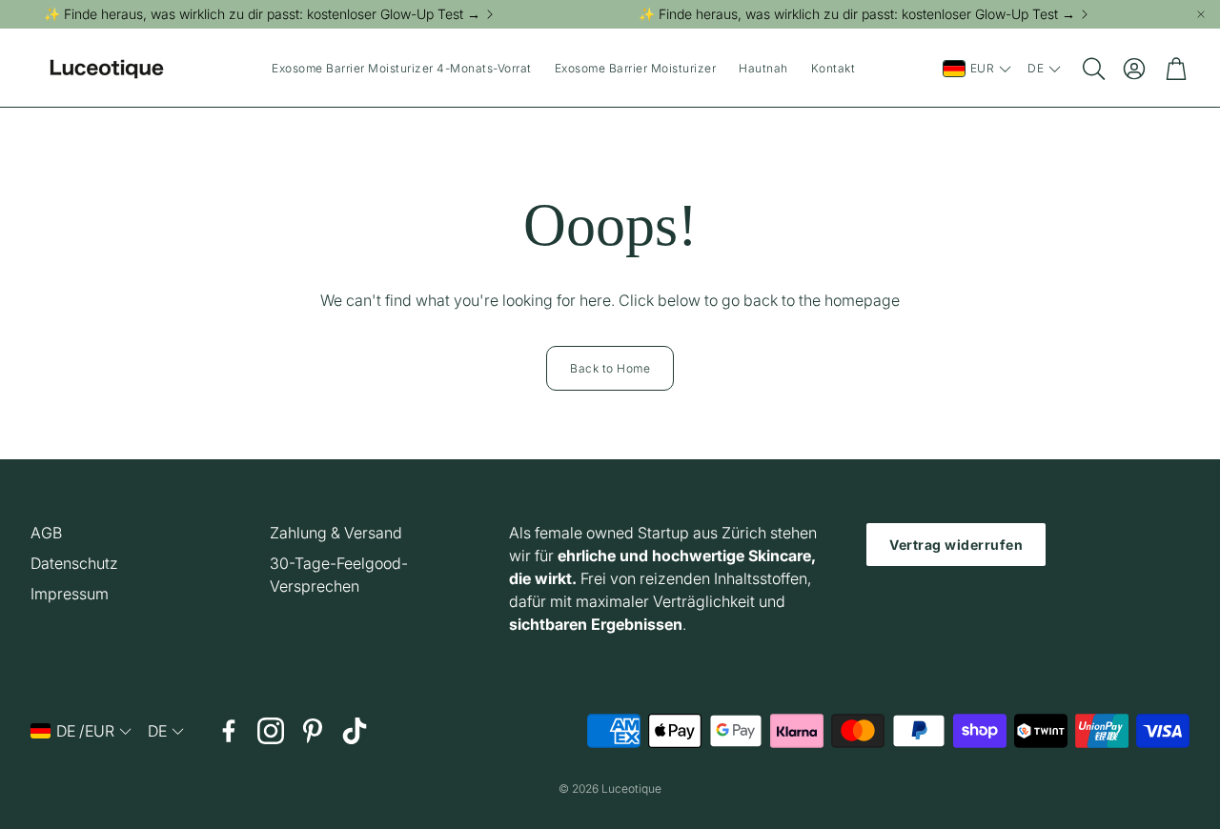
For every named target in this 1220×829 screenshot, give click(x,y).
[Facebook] (228, 731)
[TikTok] (354, 731)
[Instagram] (270, 731)
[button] (1092, 68)
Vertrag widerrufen (956, 544)
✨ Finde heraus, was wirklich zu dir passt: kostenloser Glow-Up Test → (262, 14)
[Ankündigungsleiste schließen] (1201, 14)
